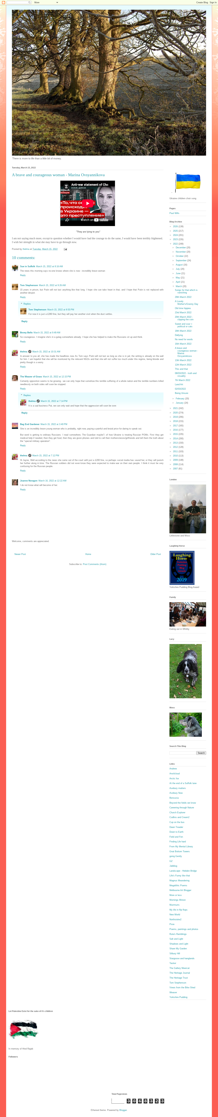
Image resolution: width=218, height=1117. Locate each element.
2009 (175, 460)
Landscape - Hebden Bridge (183, 871)
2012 (175, 447)
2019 (175, 417)
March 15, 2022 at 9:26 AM (52, 285)
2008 (175, 464)
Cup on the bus (176, 822)
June (178, 273)
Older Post (155, 554)
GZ (171, 861)
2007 (175, 468)
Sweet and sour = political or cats (183, 325)
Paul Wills (174, 213)
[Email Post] (65, 249)
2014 (175, 438)
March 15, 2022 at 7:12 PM (45, 455)
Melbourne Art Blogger (180, 890)
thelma (23, 351)
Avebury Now (176, 793)
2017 (175, 425)
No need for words (184, 339)
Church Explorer (177, 812)
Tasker (172, 963)
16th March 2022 (183, 344)
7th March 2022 (182, 380)
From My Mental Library (181, 846)
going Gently (175, 856)
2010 (175, 455)
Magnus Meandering (179, 880)
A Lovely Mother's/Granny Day (186, 302)
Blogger (123, 1110)
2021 (175, 408)
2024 (175, 235)
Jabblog (173, 866)
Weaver (173, 992)
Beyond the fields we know (182, 803)
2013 (175, 442)
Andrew (173, 768)
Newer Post (20, 554)
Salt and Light (176, 939)
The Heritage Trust (178, 978)
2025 (175, 231)
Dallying (179, 335)
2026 (175, 226)
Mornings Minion (177, 900)
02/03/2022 (180, 389)
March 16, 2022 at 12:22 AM (52, 480)
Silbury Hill (174, 953)
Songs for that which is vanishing (186, 291)
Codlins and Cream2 (179, 817)
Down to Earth (176, 832)
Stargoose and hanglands (181, 958)
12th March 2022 (183, 364)
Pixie (171, 924)
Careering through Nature (181, 807)
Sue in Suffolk (27, 266)
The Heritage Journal (179, 973)
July (178, 269)
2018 (175, 421)
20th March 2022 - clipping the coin (184, 318)
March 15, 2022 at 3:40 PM (54, 424)
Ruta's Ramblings (178, 934)
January (180, 403)
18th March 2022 (183, 331)
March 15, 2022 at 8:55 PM (60, 309)
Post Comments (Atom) (94, 564)
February (180, 398)
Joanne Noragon (28, 480)
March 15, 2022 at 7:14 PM (54, 401)
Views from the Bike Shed (182, 987)
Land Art (179, 384)
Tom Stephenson (29, 285)
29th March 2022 (183, 297)
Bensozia (174, 798)
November (181, 252)
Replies (27, 304)
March (179, 286)
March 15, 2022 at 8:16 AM (49, 266)
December (181, 247)
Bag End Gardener (30, 424)
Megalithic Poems (178, 885)
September (181, 260)
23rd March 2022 (183, 312)
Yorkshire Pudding (178, 997)
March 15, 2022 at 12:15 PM (57, 376)
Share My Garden (178, 948)
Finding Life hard (177, 841)
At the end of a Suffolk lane (183, 783)
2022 (175, 244)
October (180, 256)
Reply (23, 275)
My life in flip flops (178, 909)
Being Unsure (181, 393)
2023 (175, 239)
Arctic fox (174, 778)
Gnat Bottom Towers (179, 851)
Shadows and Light (178, 944)
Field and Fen (176, 837)
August (179, 264)
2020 (175, 412)
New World (174, 914)
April (178, 282)
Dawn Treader (176, 827)
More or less (175, 895)
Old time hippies (183, 308)
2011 (175, 451)
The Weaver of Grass (31, 376)
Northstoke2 (175, 919)
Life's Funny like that (179, 875)
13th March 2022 (183, 360)
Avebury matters (177, 788)
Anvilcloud (174, 773)
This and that (181, 369)
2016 (175, 430)
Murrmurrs (174, 905)
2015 (175, 434)
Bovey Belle (26, 332)
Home (88, 554)
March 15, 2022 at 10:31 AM (46, 351)
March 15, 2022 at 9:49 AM (47, 332)
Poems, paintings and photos (183, 929)
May (178, 277)
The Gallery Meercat (179, 968)
